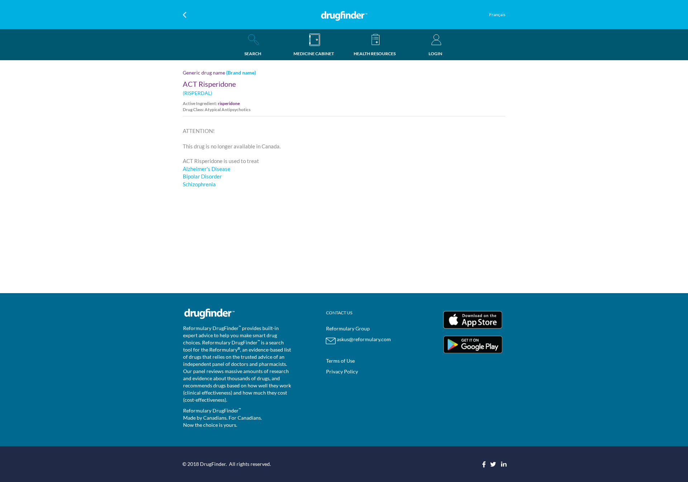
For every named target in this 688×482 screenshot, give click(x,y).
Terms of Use (340, 361)
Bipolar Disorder (202, 176)
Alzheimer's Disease (206, 169)
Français (497, 14)
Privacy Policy (342, 371)
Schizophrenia (199, 184)
